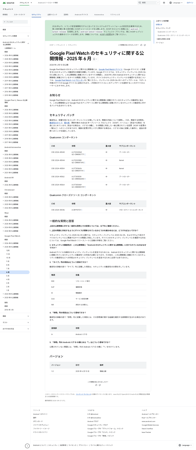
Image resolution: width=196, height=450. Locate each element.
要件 (34, 418)
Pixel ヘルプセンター (149, 418)
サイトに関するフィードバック (102, 445)
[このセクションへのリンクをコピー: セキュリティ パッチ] (77, 115)
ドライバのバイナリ (40, 432)
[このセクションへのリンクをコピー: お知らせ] (62, 95)
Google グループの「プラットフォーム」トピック (105, 429)
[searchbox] (15, 22)
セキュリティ (36, 15)
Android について (39, 445)
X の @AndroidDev (94, 418)
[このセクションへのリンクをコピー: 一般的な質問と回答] (76, 221)
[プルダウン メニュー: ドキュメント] (32, 2)
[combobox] (148, 3)
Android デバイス (81, 15)
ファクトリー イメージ (41, 429)
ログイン (190, 3)
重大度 (67, 123)
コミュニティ (53, 445)
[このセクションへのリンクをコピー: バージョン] (65, 356)
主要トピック (52, 15)
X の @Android (92, 414)
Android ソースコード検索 (48, 3)
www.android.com (148, 421)
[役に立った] (141, 45)
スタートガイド (19, 15)
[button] (13, 36)
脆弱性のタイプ (56, 123)
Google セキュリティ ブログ (97, 425)
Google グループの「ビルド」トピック (101, 432)
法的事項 (63, 445)
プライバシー (83, 445)
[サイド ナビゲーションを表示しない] (27, 446)
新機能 (5, 15)
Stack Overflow (147, 429)
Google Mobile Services (150, 425)
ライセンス (72, 445)
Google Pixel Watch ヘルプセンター (69, 80)
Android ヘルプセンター (150, 414)
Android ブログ (92, 421)
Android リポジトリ (40, 414)
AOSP (51, 45)
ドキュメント (24, 3)
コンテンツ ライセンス (83, 394)
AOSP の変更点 (106, 34)
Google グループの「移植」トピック (100, 436)
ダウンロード (38, 421)
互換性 (66, 15)
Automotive (99, 15)
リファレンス (115, 15)
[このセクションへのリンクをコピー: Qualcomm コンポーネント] (80, 137)
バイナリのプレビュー (41, 425)
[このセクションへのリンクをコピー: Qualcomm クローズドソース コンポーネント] (98, 195)
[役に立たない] (144, 45)
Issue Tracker (146, 432)
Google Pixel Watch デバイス (110, 69)
